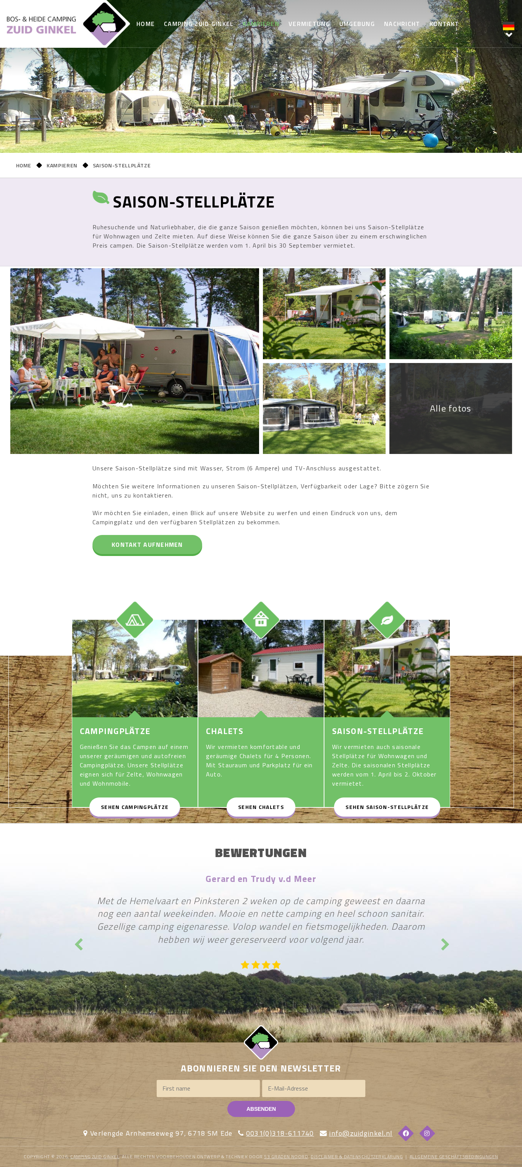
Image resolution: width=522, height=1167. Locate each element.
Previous (77, 942)
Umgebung (357, 23)
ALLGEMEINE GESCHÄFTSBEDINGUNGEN (454, 1156)
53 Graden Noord (286, 1156)
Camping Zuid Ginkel (198, 23)
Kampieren (261, 23)
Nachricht (402, 23)
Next (444, 942)
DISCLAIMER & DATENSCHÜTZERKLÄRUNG (357, 1156)
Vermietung (309, 23)
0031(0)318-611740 (280, 1133)
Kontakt (444, 23)
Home (145, 23)
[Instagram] (427, 1133)
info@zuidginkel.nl (360, 1133)
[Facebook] (405, 1133)
